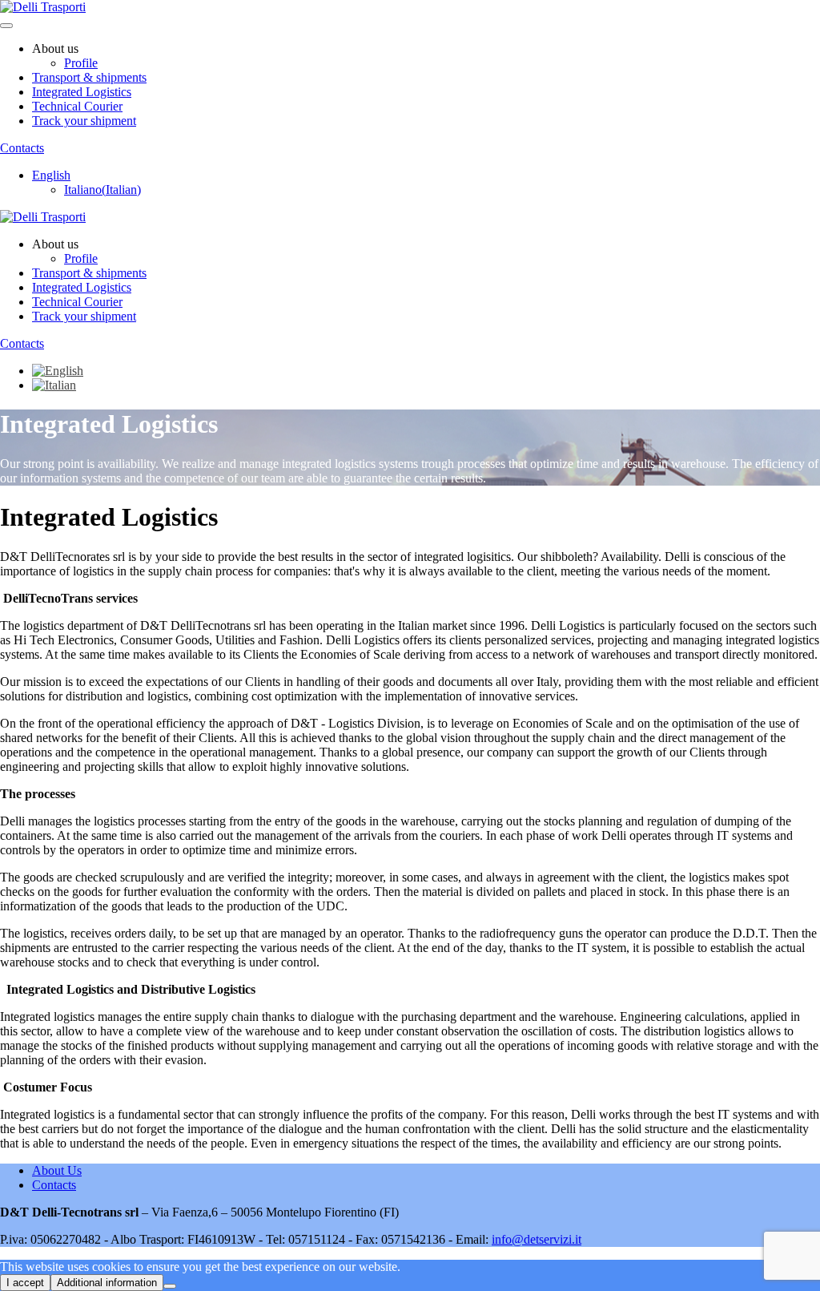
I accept (25, 1283)
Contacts (22, 148)
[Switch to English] (57, 370)
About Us (57, 1170)
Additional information (107, 1283)
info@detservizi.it (536, 1239)
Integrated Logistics (81, 92)
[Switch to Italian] (54, 385)
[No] (169, 1286)
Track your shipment (84, 120)
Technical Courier (77, 106)
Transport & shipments (89, 77)
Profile (81, 63)
